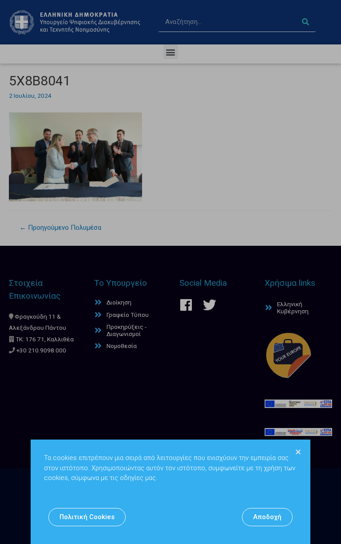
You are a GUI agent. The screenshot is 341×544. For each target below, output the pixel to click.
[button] (87, 517)
